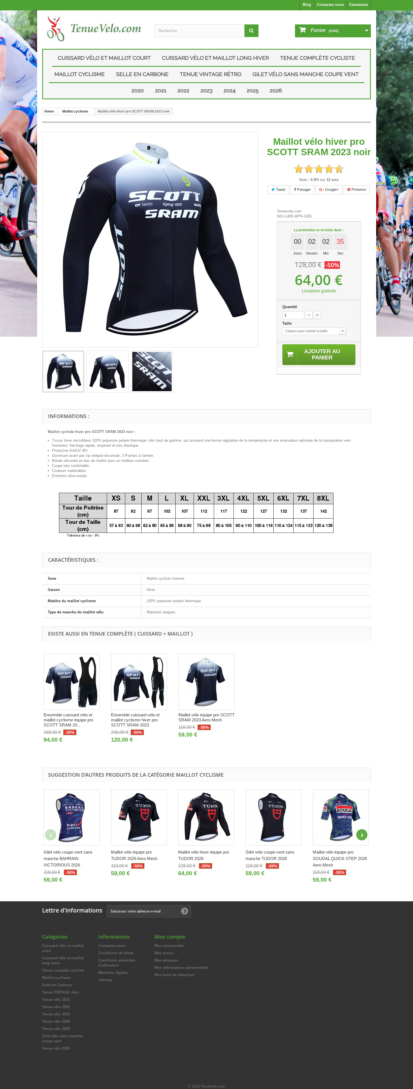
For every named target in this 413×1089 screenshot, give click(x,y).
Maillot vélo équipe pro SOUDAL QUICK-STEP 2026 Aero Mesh (340, 858)
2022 (183, 90)
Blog (307, 5)
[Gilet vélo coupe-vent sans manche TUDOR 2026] (274, 817)
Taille (287, 323)
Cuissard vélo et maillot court (104, 58)
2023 (206, 90)
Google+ (331, 189)
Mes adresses (166, 960)
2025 (252, 90)
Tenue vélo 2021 (56, 1000)
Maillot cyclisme (80, 74)
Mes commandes (169, 946)
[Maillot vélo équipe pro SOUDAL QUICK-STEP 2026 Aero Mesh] (341, 817)
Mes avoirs (164, 953)
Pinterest (358, 189)
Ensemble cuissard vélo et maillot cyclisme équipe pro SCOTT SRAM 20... (68, 719)
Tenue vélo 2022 (56, 1007)
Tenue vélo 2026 (56, 1048)
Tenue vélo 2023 (56, 1014)
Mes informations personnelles (181, 968)
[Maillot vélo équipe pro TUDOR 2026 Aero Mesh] (139, 817)
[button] (361, 834)
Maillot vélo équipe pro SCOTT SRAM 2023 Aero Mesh (206, 717)
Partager (303, 189)
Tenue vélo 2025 (56, 1029)
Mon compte (170, 936)
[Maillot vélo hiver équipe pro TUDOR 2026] (206, 817)
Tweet (280, 189)
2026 (276, 90)
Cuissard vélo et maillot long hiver (215, 58)
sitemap (105, 980)
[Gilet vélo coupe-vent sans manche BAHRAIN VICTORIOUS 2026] (72, 817)
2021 (160, 90)
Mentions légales (113, 973)
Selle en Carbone (142, 74)
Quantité (289, 307)
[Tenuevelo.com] (94, 28)
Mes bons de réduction (174, 975)
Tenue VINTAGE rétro (210, 74)
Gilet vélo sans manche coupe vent (306, 74)
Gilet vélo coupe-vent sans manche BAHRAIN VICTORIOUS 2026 (68, 858)
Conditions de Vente (115, 953)
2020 (137, 90)
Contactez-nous (330, 5)
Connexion (358, 5)
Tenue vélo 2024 (56, 1021)
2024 (229, 90)
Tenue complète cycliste (317, 58)
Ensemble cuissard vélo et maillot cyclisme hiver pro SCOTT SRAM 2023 (135, 719)
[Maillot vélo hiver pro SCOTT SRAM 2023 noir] (63, 371)
